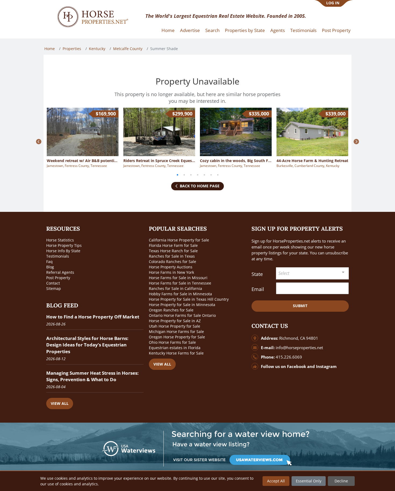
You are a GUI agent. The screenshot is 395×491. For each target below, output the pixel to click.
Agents (277, 30)
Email (258, 289)
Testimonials (303, 30)
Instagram (326, 366)
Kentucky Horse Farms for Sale (176, 353)
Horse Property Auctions (170, 266)
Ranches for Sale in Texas (172, 256)
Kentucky (97, 48)
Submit (300, 305)
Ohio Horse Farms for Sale (172, 342)
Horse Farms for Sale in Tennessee (180, 283)
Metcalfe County (127, 48)
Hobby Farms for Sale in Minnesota (180, 293)
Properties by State (245, 30)
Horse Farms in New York (171, 272)
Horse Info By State (63, 250)
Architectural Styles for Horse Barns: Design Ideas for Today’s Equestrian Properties (87, 344)
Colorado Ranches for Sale (172, 261)
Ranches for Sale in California (175, 288)
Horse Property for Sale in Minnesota (182, 304)
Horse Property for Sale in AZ (175, 320)
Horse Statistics (60, 240)
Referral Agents (60, 272)
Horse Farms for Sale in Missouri (178, 277)
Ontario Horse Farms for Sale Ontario (182, 315)
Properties (72, 48)
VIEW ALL (60, 403)
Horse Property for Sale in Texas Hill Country (189, 299)
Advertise (190, 30)
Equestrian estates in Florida (174, 347)
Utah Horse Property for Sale (174, 326)
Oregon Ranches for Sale (171, 310)
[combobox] (312, 273)
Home (168, 30)
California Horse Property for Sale (179, 240)
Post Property (336, 30)
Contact (53, 283)
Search (212, 30)
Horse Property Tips (64, 245)
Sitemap (53, 288)
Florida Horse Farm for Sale (173, 245)
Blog (50, 266)
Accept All (276, 480)
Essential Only (308, 480)
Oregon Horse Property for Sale (177, 336)
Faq (49, 261)
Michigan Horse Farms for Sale (176, 331)
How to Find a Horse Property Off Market (92, 317)
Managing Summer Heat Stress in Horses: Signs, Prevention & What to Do (92, 376)
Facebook (296, 366)
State (257, 274)
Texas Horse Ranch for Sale (173, 250)
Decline (341, 480)
